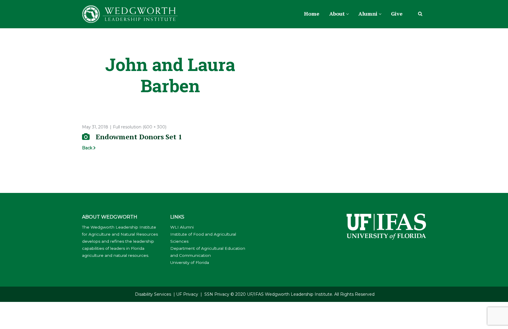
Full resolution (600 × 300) (139, 127)
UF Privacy (187, 294)
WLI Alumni (182, 227)
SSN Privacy (216, 294)
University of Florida (189, 262)
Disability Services (153, 294)
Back (87, 148)
